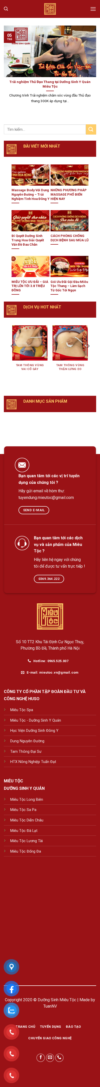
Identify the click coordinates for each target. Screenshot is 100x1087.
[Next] (88, 356)
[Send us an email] (50, 1058)
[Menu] (93, 9)
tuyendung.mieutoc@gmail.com (46, 497)
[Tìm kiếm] (6, 9)
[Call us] (59, 1058)
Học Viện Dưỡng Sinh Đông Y (34, 730)
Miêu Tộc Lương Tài (26, 841)
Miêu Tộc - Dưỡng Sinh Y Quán (35, 720)
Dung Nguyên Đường (27, 741)
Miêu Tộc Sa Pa (23, 810)
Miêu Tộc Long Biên (26, 799)
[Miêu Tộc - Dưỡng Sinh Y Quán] (50, 9)
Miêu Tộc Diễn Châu (26, 820)
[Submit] (91, 129)
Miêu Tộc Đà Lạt (23, 831)
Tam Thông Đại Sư (26, 751)
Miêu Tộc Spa (21, 710)
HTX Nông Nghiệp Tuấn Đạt (33, 762)
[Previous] (12, 356)
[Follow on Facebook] (40, 1058)
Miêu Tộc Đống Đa (25, 851)
